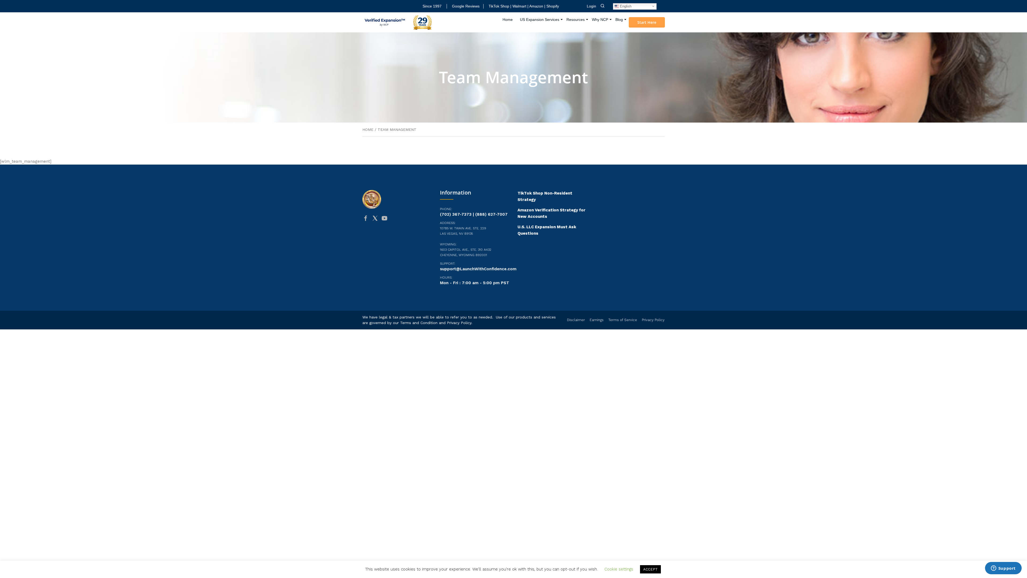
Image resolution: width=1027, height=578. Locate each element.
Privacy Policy (459, 323)
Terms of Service (622, 320)
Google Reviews (466, 6)
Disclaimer (576, 320)
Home (508, 19)
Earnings (597, 320)
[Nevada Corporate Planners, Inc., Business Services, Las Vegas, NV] (389, 239)
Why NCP (600, 19)
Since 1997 (432, 6)
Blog (619, 19)
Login (591, 6)
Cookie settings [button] (618, 569)
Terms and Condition (419, 323)
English (625, 6)
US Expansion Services (539, 19)
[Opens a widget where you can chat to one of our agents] (1003, 568)
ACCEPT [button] (650, 569)
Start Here (646, 22)
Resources (575, 19)
